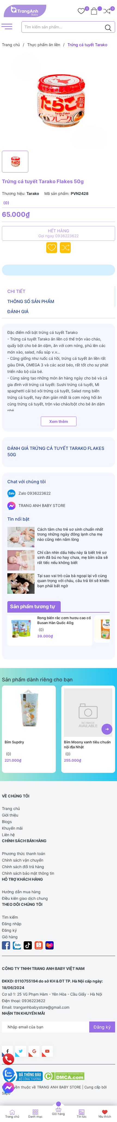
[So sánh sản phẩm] (106, 10)
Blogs (7, 821)
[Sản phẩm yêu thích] (81, 10)
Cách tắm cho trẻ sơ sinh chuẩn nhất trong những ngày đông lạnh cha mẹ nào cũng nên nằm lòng (70, 534)
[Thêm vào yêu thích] (51, 247)
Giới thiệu (10, 815)
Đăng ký (9, 930)
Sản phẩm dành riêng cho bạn (37, 679)
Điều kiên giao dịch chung (25, 898)
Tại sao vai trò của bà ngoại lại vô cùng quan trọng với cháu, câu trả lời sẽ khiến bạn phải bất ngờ (73, 580)
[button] (106, 729)
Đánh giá (18, 311)
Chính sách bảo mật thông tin (28, 873)
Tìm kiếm (10, 917)
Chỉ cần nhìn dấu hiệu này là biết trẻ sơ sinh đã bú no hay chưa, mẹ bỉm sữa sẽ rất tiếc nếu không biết (72, 557)
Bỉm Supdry (14, 742)
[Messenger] (8, 1087)
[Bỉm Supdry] (29, 712)
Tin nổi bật (18, 519)
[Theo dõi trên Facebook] (7, 1051)
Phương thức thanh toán (23, 853)
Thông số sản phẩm (30, 301)
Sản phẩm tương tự (32, 606)
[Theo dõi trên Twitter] (20, 1051)
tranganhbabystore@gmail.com (41, 1007)
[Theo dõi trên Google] (34, 1051)
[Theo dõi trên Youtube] (47, 1051)
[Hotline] (8, 1059)
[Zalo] (8, 1073)
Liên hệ (8, 834)
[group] (58, 100)
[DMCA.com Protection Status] (64, 1076)
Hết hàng (58, 233)
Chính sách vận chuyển (22, 860)
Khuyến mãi (12, 828)
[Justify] (108, 27)
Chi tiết (16, 291)
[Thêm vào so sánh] (65, 247)
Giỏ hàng (10, 936)
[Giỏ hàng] (94, 10)
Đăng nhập (11, 923)
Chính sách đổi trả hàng (23, 866)
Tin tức (82, 1116)
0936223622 (33, 1000)
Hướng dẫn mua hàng (21, 891)
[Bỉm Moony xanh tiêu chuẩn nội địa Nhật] (88, 712)
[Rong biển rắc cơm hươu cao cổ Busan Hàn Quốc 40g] (21, 629)
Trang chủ (11, 808)
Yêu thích (104, 1116)
